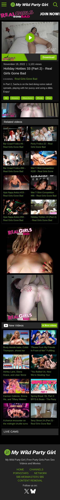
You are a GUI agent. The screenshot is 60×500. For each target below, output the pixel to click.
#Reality (40, 98)
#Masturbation (28, 98)
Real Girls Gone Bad (26, 79)
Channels (36, 469)
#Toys (49, 98)
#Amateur (15, 98)
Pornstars (21, 473)
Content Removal (30, 480)
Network (40, 473)
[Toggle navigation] (4, 4)
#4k (6, 98)
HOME (20, 469)
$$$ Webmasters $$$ (30, 477)
